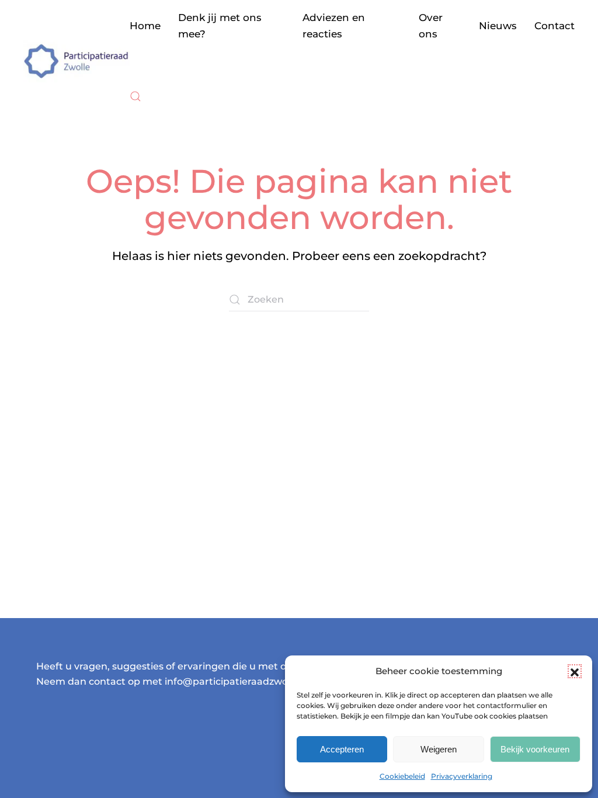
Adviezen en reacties (334, 26)
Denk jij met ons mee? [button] (220, 26)
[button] (574, 671)
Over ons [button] (431, 26)
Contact (554, 26)
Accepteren (342, 749)
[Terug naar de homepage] (76, 61)
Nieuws (498, 26)
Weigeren (438, 749)
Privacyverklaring (461, 776)
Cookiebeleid (402, 776)
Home (145, 26)
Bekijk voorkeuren (534, 749)
